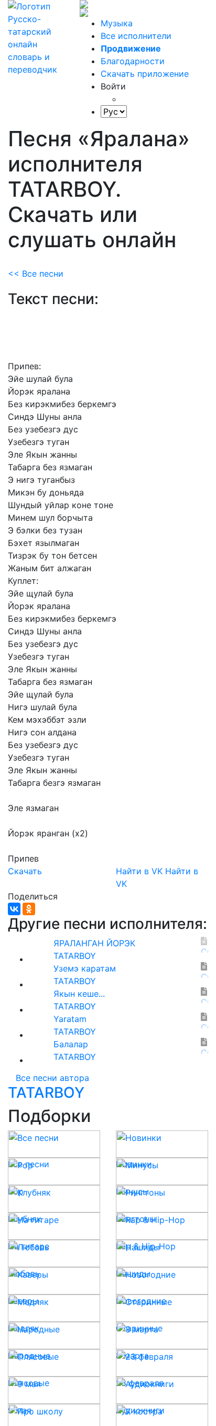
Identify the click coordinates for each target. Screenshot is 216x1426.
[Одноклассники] (29, 909)
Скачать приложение (145, 73)
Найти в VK (139, 871)
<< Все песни (35, 273)
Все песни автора (52, 1078)
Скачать (25, 871)
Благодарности (133, 61)
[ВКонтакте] (14, 909)
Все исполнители (136, 36)
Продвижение (131, 48)
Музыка (117, 23)
